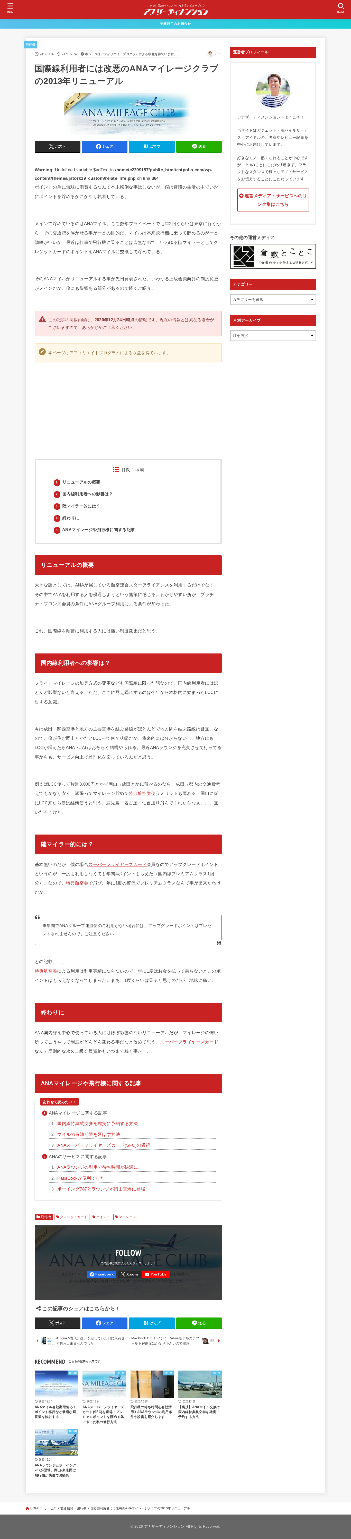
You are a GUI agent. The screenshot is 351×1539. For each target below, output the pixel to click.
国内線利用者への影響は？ (84, 493)
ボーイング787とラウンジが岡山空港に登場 (101, 1189)
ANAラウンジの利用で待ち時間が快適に (97, 1167)
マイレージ (127, 1217)
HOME (35, 1508)
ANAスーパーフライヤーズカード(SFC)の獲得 (103, 1145)
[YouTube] (156, 1274)
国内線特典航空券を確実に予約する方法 (97, 1123)
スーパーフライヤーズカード (117, 864)
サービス (50, 1508)
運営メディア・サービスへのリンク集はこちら (276, 200)
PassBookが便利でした (81, 1178)
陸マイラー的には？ (78, 506)
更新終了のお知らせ (175, 23)
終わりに (67, 517)
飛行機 (30, 45)
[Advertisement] (221, 405)
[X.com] (129, 1274)
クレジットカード (73, 1217)
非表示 (138, 470)
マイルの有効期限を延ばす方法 (88, 1134)
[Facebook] (101, 1274)
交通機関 (66, 1508)
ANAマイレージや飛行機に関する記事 (95, 529)
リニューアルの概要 (78, 482)
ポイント (103, 1217)
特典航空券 (140, 793)
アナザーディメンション (164, 1526)
